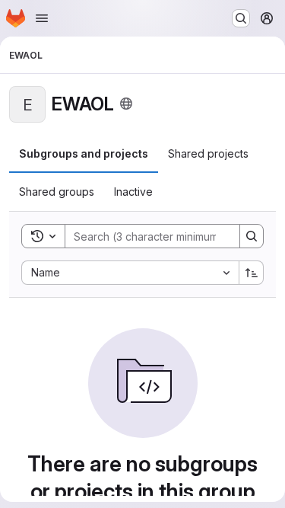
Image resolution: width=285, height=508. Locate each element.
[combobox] (130, 272)
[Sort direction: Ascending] (251, 272)
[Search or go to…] (241, 18)
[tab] (83, 154)
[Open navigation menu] (42, 18)
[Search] (251, 236)
